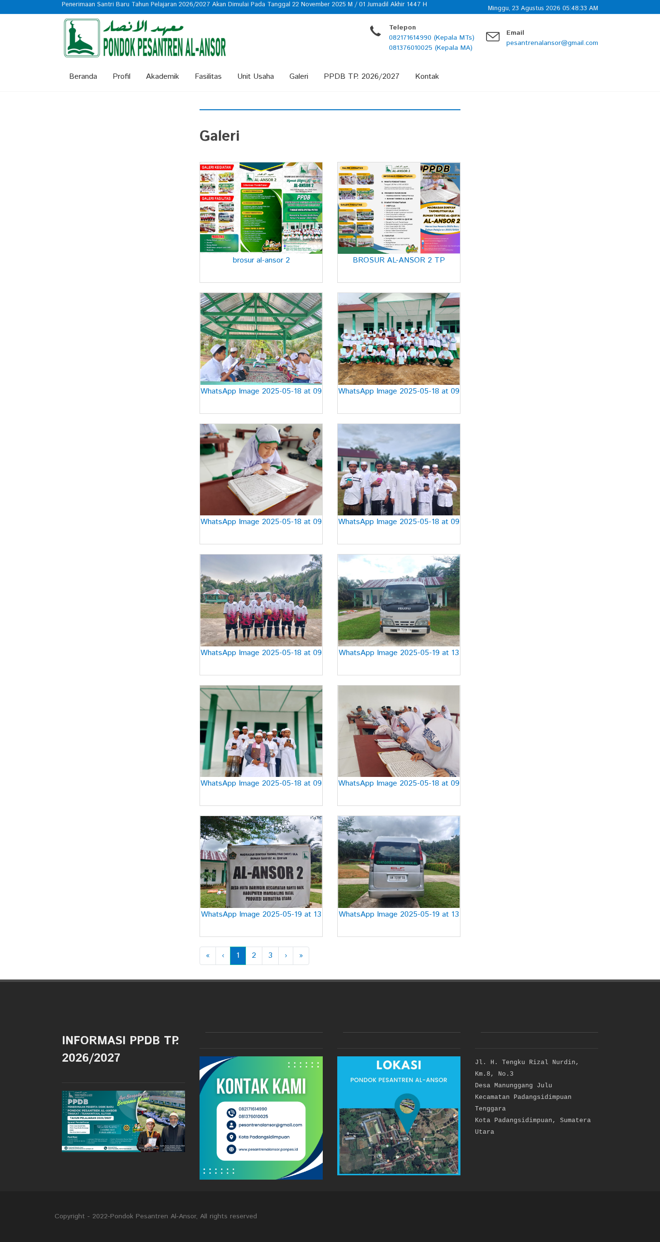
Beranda (83, 76)
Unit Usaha (255, 76)
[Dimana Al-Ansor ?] (398, 1115)
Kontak (427, 76)
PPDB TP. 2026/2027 (362, 76)
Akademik (162, 76)
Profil (121, 76)
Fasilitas (208, 76)
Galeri (298, 76)
